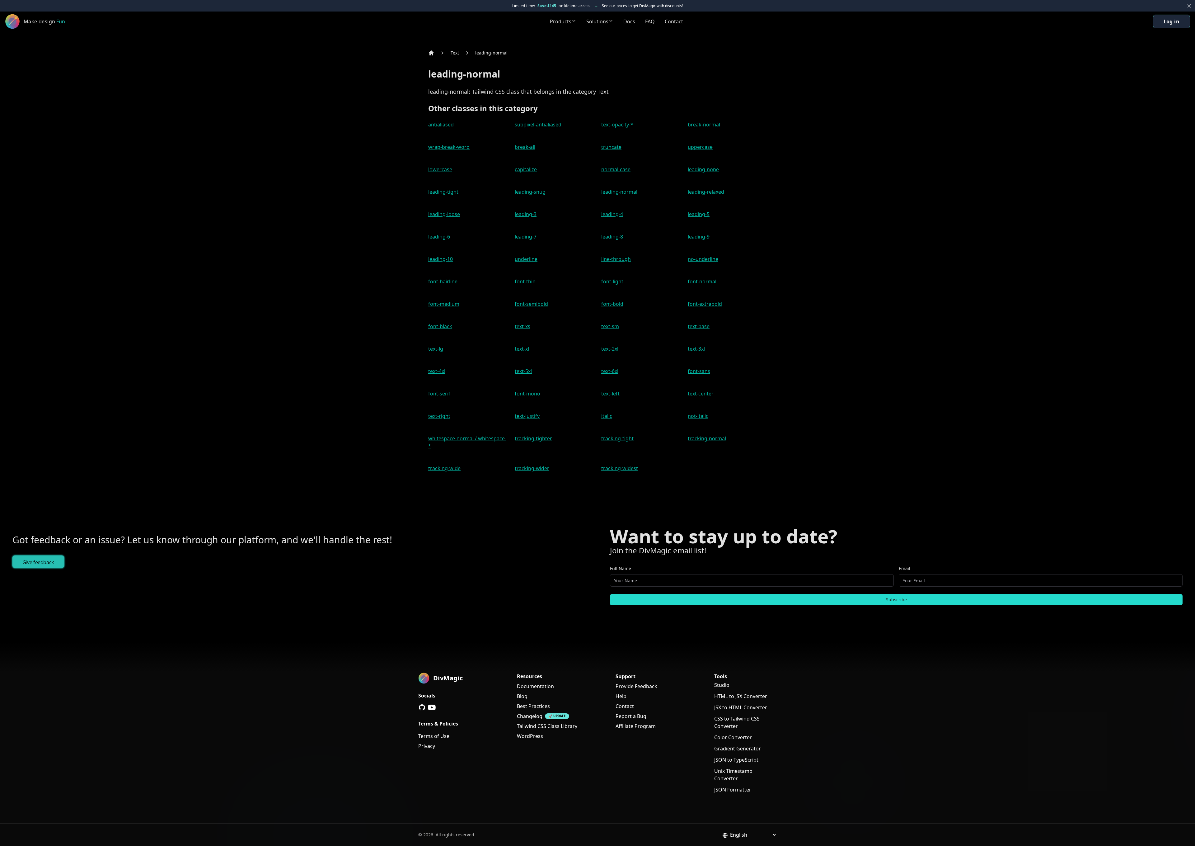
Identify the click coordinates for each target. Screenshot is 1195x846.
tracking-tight (617, 438)
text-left (610, 393)
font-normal (702, 281)
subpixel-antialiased (538, 124)
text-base (699, 326)
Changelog (529, 716)
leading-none (703, 169)
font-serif (439, 393)
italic (606, 416)
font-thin (525, 281)
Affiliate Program (636, 726)
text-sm (610, 326)
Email (904, 568)
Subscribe (896, 600)
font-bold (612, 303)
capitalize (526, 169)
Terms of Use (433, 736)
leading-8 (612, 236)
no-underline (703, 259)
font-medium (443, 303)
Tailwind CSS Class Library (547, 726)
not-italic (698, 416)
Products (560, 21)
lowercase (440, 169)
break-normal (704, 124)
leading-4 (612, 214)
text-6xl (609, 371)
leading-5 (699, 214)
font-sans (699, 371)
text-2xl (609, 348)
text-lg (435, 348)
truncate (611, 147)
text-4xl (436, 371)
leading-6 (439, 236)
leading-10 (440, 259)
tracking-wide (444, 468)
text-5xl (523, 371)
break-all (525, 147)
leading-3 (526, 214)
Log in (1171, 21)
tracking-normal (707, 438)
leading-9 (699, 236)
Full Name (620, 568)
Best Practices (533, 706)
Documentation (535, 686)
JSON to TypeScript (736, 759)
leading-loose (444, 214)
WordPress (530, 736)
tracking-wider (532, 468)
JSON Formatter (732, 789)
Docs (629, 21)
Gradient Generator (737, 748)
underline (526, 259)
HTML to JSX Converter (740, 696)
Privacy (426, 746)
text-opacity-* (617, 124)
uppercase (700, 147)
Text (455, 53)
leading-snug (530, 191)
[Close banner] (1189, 6)
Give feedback (38, 562)
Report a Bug (631, 716)
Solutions (597, 21)
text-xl (522, 348)
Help (621, 696)
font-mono (527, 393)
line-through (616, 259)
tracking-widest (619, 468)
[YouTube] (432, 707)
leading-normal (491, 53)
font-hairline (442, 281)
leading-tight (443, 191)
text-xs (522, 326)
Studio (721, 685)
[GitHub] (422, 707)
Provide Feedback (636, 686)
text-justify (527, 416)
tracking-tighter (533, 438)
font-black (440, 326)
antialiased (441, 124)
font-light (612, 281)
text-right (439, 416)
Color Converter (733, 737)
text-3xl (696, 348)
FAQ (650, 21)
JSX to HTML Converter (740, 707)
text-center (701, 393)
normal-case (615, 169)
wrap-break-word (449, 147)
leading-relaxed (706, 191)
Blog (522, 696)
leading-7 (526, 236)
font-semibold (531, 303)
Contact (674, 21)
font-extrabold (705, 303)
